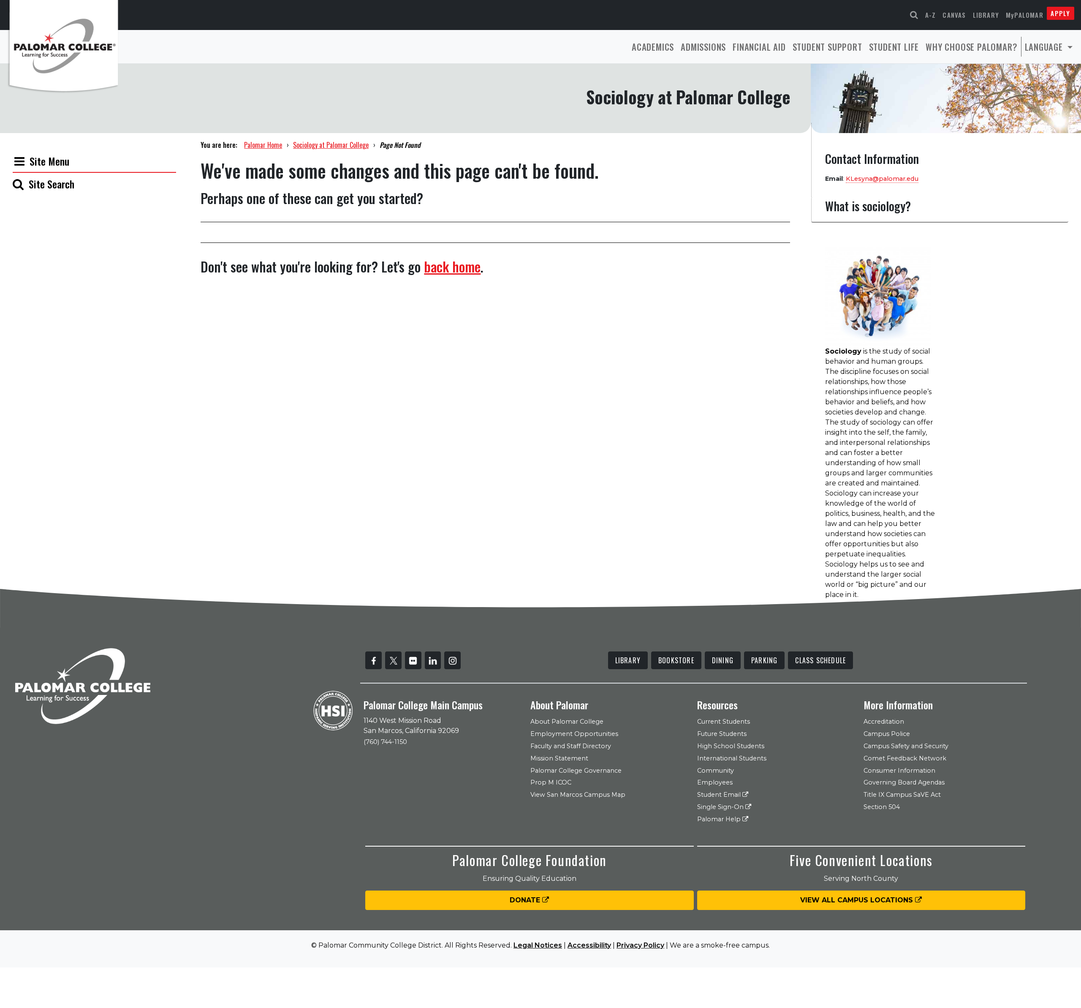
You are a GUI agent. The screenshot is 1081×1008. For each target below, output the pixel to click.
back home (452, 266)
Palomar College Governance (576, 770)
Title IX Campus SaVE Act (902, 794)
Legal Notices (537, 945)
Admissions (703, 46)
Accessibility (589, 945)
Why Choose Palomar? (971, 46)
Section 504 (882, 807)
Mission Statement (559, 758)
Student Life (894, 46)
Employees (715, 782)
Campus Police (887, 734)
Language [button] (1045, 46)
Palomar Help (719, 819)
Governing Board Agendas (904, 782)
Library (986, 14)
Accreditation (884, 721)
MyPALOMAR (1024, 14)
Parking (764, 660)
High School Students (730, 746)
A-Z (930, 14)
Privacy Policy (640, 945)
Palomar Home (263, 145)
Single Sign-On (721, 807)
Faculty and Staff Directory (570, 746)
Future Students (722, 734)
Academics (653, 46)
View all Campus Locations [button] (857, 900)
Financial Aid (759, 46)
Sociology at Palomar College (331, 145)
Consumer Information (899, 770)
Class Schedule (820, 660)
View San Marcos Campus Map (577, 794)
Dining (722, 660)
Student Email (719, 794)
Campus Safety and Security (906, 746)
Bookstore (676, 660)
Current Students (723, 721)
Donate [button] (526, 900)
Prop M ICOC (550, 782)
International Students (731, 758)
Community (715, 770)
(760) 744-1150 (385, 742)
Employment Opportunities (574, 734)
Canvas (954, 14)
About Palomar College (566, 721)
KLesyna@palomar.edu (882, 179)
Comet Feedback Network (905, 758)
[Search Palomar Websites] (914, 15)
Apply (1060, 13)
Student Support (827, 46)
